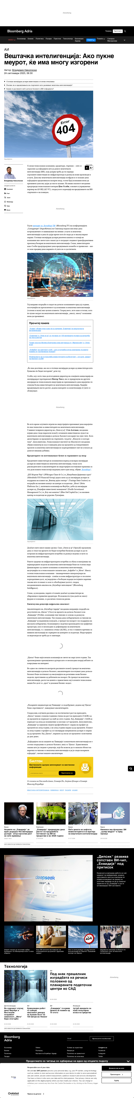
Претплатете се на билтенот (101, 1039)
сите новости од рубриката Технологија (17, 1028)
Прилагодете (115, 1074)
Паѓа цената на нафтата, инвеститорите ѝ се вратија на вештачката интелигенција (82, 832)
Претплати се (67, 773)
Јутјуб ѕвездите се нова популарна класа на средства (82, 1011)
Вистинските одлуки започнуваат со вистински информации (51, 766)
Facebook (101, 1050)
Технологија (68, 39)
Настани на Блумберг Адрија (46, 1053)
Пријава (108, 31)
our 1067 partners (40, 1071)
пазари (68, 790)
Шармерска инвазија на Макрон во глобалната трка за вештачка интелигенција (113, 951)
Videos (38, 1047)
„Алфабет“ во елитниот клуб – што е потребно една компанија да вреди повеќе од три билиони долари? (58, 351)
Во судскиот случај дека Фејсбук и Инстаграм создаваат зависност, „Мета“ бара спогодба (13, 1014)
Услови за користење (75, 1047)
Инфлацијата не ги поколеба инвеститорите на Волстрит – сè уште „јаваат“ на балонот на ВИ (60, 358)
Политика (40, 39)
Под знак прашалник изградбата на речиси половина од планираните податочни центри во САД (71, 981)
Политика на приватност (76, 1053)
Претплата (118, 31)
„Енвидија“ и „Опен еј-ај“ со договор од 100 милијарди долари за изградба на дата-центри (59, 337)
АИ (51, 971)
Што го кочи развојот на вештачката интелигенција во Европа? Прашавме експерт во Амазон (81, 951)
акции (74, 790)
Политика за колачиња (75, 1056)
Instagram (101, 1053)
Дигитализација (10, 1006)
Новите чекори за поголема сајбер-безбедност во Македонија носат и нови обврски (19, 951)
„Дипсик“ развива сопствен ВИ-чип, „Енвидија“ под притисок (112, 862)
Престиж (57, 39)
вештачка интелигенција (38, 790)
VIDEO (11, 40)
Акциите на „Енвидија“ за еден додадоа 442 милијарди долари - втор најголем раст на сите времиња (18, 833)
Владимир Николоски (24, 70)
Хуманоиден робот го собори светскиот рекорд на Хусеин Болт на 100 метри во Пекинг (37, 1013)
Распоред (39, 1050)
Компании (39, 827)
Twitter (100, 1056)
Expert (90, 40)
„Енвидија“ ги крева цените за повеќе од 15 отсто (60, 1011)
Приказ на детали (34, 1094)
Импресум (70, 1050)
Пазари (49, 39)
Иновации (76, 1006)
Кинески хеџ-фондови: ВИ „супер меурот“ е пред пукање (113, 832)
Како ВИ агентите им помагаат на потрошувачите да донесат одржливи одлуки (50, 951)
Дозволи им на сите (116, 1068)
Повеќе (100, 39)
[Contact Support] (131, 768)
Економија (21, 39)
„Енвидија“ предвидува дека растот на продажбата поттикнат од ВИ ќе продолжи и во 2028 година (50, 833)
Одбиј (116, 1080)
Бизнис (31, 39)
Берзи (6, 827)
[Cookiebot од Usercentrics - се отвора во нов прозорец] (13, 1093)
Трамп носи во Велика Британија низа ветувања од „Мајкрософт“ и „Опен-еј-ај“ (59, 344)
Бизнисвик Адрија (79, 40)
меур (62, 790)
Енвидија (54, 790)
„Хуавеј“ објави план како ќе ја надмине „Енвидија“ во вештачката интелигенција (56, 330)
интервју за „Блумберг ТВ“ (44, 226)
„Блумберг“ (86, 469)
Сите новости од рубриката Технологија (17, 844)
